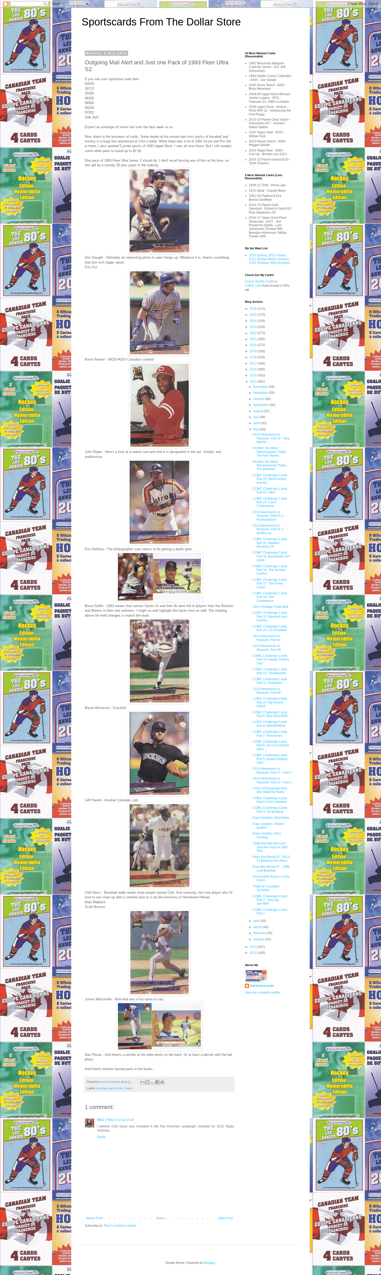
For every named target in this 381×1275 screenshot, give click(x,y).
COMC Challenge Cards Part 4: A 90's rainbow (270, 800)
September (261, 405)
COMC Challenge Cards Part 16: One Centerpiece (270, 597)
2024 (254, 321)
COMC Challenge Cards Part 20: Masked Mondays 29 (270, 542)
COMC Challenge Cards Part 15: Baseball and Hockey (270, 616)
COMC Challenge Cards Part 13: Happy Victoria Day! (271, 659)
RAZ (100, 1120)
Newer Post (94, 1218)
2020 (254, 345)
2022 (254, 333)
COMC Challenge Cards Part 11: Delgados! (270, 681)
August (258, 411)
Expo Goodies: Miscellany (271, 817)
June (257, 423)
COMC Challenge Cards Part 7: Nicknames (270, 733)
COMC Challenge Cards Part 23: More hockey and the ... (270, 479)
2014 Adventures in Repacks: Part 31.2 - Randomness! (269, 515)
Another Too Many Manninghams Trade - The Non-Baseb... (270, 451)
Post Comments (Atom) (120, 1226)
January (259, 939)
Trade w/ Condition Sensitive (266, 888)
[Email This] (142, 1082)
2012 (254, 953)
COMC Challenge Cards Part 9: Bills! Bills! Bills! (270, 714)
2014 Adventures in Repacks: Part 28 (267, 690)
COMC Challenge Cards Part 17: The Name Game (270, 583)
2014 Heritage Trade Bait (270, 607)
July (256, 417)
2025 (254, 314)
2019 (254, 351)
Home (160, 1218)
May (256, 429)
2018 (254, 357)
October (259, 399)
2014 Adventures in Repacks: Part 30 (267, 638)
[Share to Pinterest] (162, 1082)
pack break (116, 1088)
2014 (254, 381)
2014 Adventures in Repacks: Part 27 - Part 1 (272, 780)
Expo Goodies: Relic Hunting (267, 835)
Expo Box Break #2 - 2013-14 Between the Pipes (272, 858)
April (256, 921)
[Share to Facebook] (157, 1082)
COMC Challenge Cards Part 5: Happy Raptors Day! (270, 758)
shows (128, 1088)
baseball (102, 1088)
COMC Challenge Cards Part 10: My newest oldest (270, 702)
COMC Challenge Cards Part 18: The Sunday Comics (270, 570)
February (260, 933)
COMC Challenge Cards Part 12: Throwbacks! (270, 671)
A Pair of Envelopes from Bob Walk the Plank (270, 790)
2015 (254, 375)
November (261, 393)
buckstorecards (262, 986)
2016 (254, 369)
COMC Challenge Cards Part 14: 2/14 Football (270, 628)
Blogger (209, 1263)
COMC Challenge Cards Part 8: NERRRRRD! (270, 723)
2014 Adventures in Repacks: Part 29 (267, 647)
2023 (254, 327)
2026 (254, 309)
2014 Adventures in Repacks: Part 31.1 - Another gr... (269, 529)
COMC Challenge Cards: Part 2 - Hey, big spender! (270, 900)
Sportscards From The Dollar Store (161, 21)
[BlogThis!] (147, 1082)
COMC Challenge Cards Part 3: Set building (270, 809)
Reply (101, 1137)
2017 (254, 363)
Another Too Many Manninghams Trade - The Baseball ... (270, 465)
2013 (254, 947)
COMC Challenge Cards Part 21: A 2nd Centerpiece (270, 502)
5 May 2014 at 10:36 (119, 1120)
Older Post (225, 1218)
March (258, 927)
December (261, 387)
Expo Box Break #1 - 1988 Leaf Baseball (271, 868)
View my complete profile (262, 992)
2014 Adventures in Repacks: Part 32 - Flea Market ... (271, 438)
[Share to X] (152, 1082)
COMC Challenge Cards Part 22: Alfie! (270, 490)
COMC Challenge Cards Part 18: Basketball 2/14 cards (271, 556)
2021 (254, 339)
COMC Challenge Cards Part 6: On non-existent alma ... (271, 745)
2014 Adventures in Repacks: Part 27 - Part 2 (272, 770)
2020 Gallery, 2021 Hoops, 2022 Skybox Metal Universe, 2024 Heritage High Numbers (269, 259)
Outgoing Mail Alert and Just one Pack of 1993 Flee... (270, 847)
